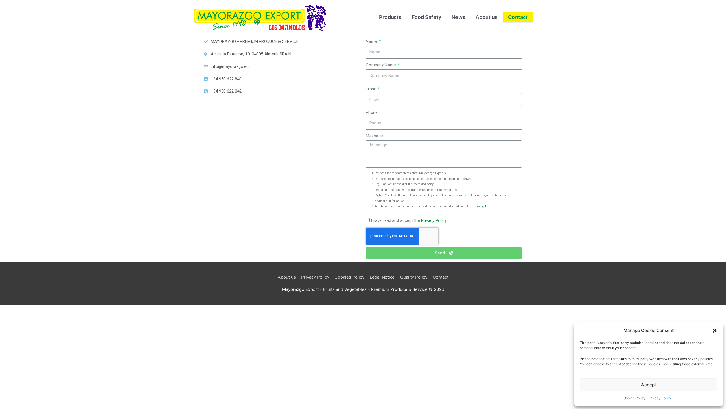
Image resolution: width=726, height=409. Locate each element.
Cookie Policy (634, 398)
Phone (372, 112)
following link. (481, 206)
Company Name (381, 65)
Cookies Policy (349, 277)
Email (371, 88)
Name (372, 41)
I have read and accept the (409, 220)
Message (374, 136)
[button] (714, 330)
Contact (440, 277)
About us (287, 277)
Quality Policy (413, 277)
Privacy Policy (659, 398)
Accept (648, 384)
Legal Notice (382, 277)
